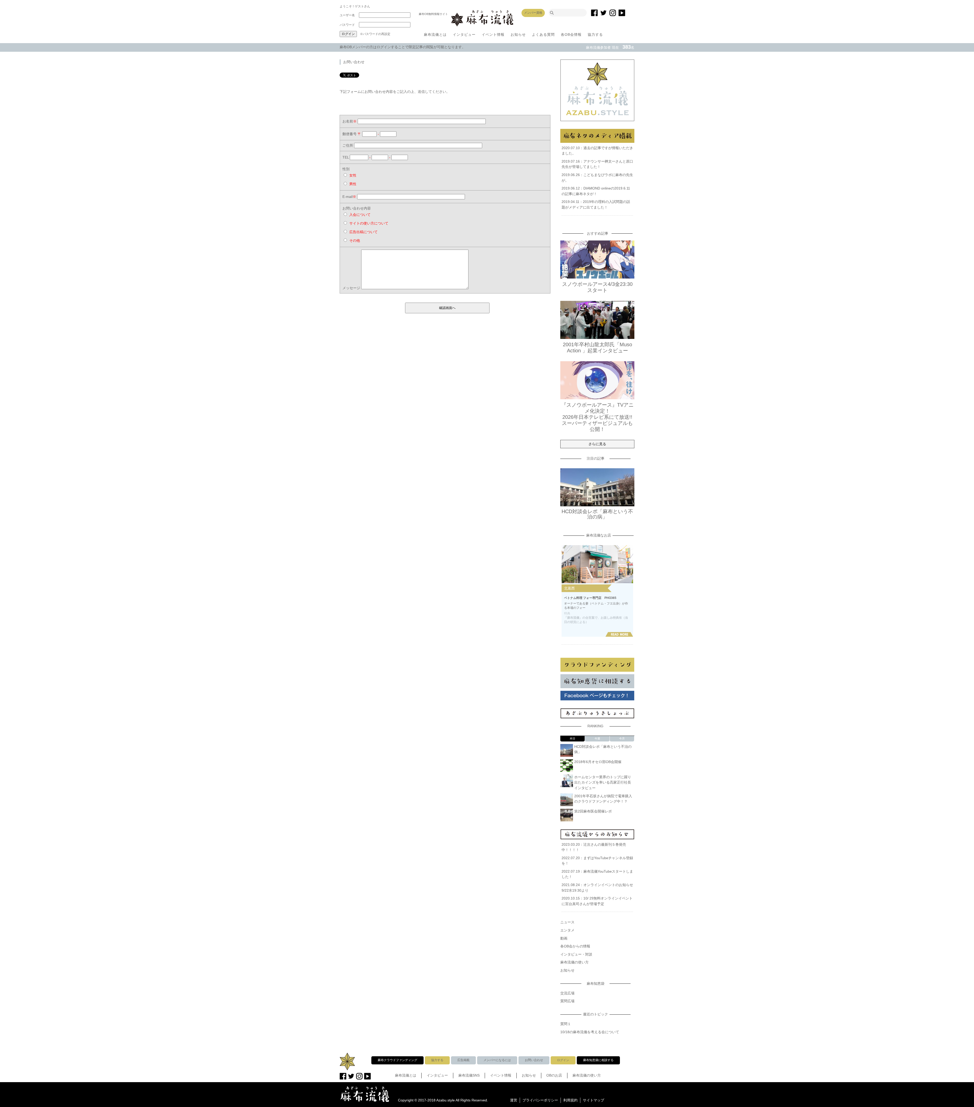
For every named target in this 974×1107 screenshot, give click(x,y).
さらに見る (597, 444)
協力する (595, 34)
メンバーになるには (497, 1060)
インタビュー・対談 (576, 954)
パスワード (347, 25)
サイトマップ (593, 1100)
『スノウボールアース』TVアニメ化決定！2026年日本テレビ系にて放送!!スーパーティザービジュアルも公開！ (597, 417)
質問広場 (567, 1001)
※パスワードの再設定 (375, 34)
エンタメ (567, 930)
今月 (622, 738)
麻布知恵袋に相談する (598, 1060)
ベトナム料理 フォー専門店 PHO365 (590, 598)
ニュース (567, 922)
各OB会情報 (571, 34)
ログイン (563, 1060)
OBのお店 (554, 1075)
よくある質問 (543, 34)
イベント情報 (493, 34)
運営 (513, 1100)
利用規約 (570, 1100)
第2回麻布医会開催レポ (593, 811)
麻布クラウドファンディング (397, 1060)
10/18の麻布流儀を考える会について (589, 1032)
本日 (572, 738)
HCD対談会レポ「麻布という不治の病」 (597, 514)
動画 (563, 938)
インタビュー (464, 34)
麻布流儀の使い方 (574, 962)
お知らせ (518, 34)
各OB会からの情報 (575, 946)
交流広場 (567, 993)
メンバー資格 (533, 12)
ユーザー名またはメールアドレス (349, 16)
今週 (597, 738)
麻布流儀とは (435, 34)
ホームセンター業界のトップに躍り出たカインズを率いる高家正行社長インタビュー (602, 782)
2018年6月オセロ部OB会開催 (597, 762)
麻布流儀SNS (469, 1075)
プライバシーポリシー (540, 1100)
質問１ (565, 1024)
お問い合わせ (534, 1060)
